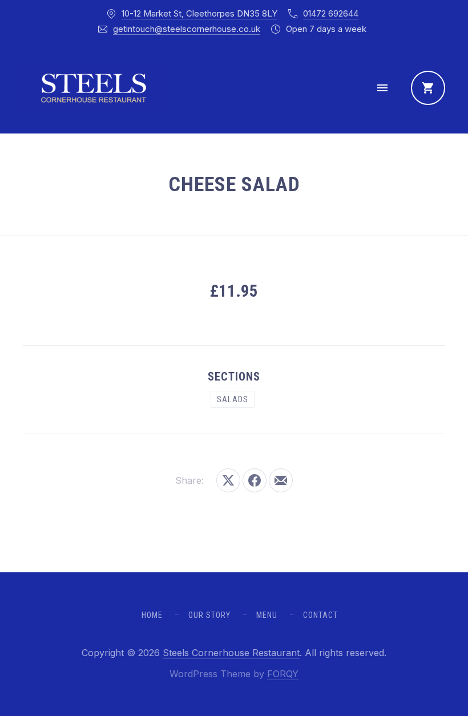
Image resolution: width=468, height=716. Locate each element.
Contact (320, 615)
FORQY (282, 673)
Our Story (209, 615)
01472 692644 (330, 13)
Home (152, 615)
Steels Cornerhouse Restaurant (231, 652)
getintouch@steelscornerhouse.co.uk (186, 28)
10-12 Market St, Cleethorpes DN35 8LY (199, 13)
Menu (266, 615)
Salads (232, 399)
